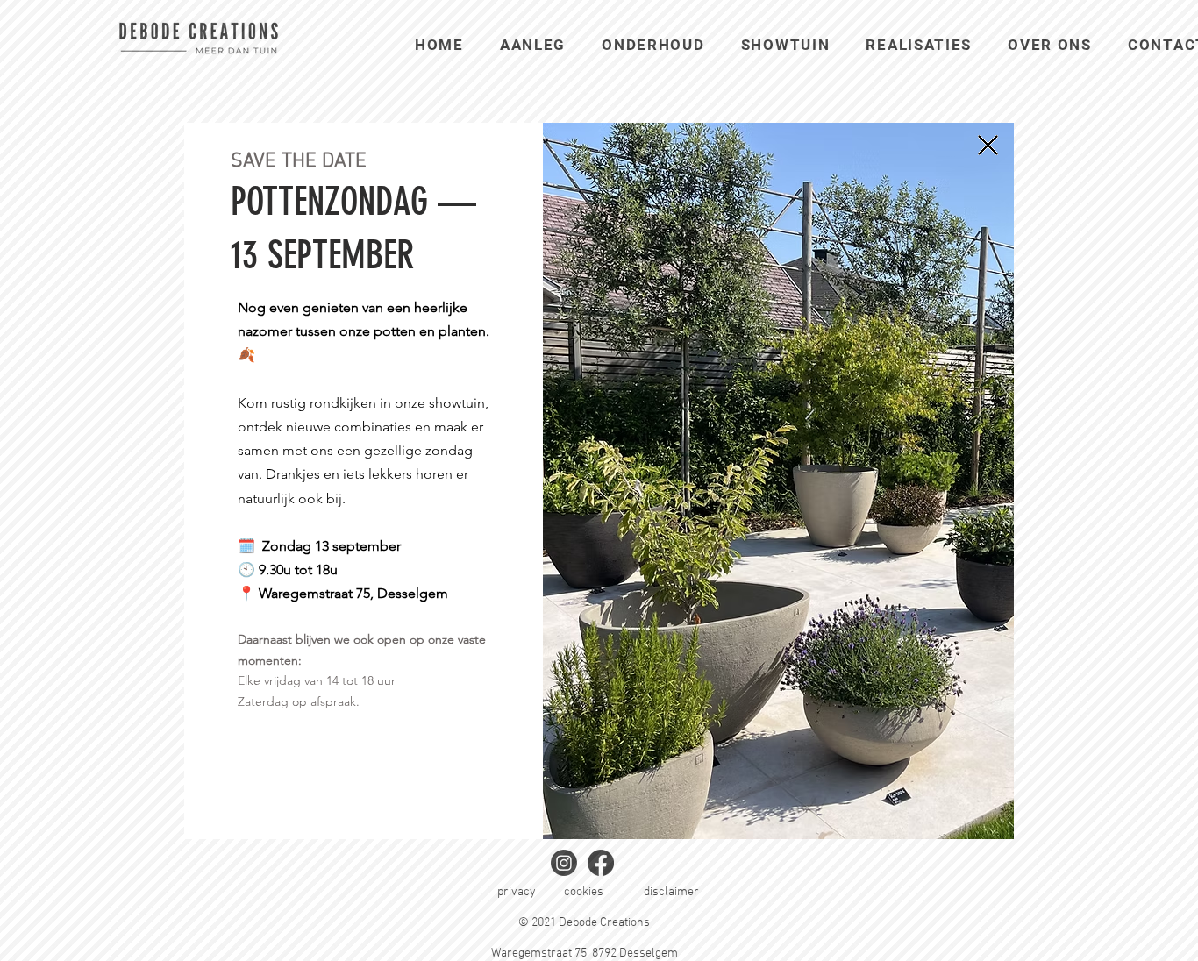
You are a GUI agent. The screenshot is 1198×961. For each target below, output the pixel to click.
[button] (988, 145)
